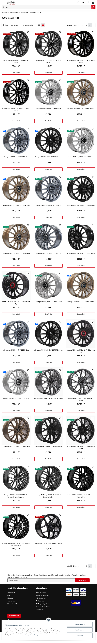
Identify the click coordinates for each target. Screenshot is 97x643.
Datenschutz (11, 592)
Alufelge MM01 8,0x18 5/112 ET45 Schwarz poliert (16, 110)
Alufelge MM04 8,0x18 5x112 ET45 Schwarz (81, 205)
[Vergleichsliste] (78, 2)
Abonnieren (82, 580)
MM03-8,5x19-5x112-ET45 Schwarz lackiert (48, 543)
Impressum (11, 601)
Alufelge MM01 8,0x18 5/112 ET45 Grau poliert (48, 61)
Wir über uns (40, 601)
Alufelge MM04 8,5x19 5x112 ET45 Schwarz (48, 350)
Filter (6, 25)
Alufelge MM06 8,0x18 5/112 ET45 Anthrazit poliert (81, 399)
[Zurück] (83, 25)
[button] (88, 2)
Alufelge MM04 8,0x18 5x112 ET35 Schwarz (48, 157)
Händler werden (41, 598)
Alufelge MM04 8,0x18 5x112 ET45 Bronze (16, 205)
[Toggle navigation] (3, 3)
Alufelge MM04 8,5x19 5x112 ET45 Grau (16, 350)
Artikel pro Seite (28, 25)
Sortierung (14, 25)
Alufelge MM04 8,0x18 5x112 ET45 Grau (48, 205)
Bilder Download (41, 592)
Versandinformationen (43, 607)
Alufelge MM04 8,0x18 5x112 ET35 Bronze (80, 108)
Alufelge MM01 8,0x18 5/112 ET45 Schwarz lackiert (81, 61)
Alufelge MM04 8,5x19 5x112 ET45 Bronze (80, 302)
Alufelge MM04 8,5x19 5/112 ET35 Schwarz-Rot (16, 303)
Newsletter (39, 610)
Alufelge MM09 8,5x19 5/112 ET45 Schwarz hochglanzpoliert (16, 544)
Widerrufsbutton (14, 616)
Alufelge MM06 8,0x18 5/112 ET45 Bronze (16, 446)
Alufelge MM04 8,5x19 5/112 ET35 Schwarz (81, 253)
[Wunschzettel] (83, 2)
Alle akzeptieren (79, 624)
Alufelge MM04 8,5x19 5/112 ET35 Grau (48, 253)
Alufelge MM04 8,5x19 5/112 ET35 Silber (48, 302)
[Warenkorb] (93, 2)
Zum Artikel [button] (16, 72)
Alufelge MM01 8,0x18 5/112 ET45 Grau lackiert (16, 61)
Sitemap (10, 598)
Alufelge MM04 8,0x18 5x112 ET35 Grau (16, 157)
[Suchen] (93, 7)
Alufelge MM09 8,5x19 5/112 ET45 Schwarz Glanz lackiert (81, 496)
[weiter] (93, 25)
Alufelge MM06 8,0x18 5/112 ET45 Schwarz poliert (81, 448)
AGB (8, 595)
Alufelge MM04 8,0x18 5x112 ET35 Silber (81, 157)
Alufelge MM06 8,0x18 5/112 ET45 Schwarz (48, 446)
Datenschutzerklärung (40, 575)
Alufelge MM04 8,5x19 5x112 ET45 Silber (16, 398)
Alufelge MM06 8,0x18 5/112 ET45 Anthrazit (48, 398)
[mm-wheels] (11, 3)
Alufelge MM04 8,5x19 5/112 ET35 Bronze (16, 253)
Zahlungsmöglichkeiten (43, 604)
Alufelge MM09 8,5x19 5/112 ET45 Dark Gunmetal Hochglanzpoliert (16, 496)
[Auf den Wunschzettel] (28, 32)
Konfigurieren (79, 630)
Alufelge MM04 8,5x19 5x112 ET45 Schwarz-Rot (81, 351)
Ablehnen (79, 636)
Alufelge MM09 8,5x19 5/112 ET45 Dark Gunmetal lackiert (48, 496)
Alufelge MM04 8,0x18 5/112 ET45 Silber (48, 108)
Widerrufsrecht (12, 604)
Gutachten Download (42, 595)
